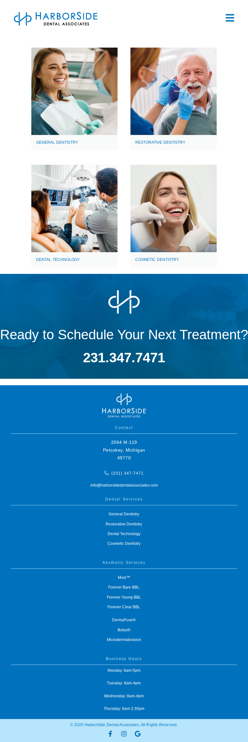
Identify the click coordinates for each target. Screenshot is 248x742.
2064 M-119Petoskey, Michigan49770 (124, 450)
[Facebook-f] (110, 733)
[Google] (137, 733)
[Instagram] (124, 733)
